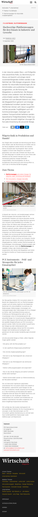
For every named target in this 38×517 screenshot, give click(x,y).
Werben (4, 507)
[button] (35, 2)
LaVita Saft (22, 482)
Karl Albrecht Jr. (16, 491)
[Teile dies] (17, 127)
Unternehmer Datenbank (9, 476)
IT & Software (8, 23)
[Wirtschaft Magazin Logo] (7, 2)
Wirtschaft (22, 474)
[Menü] (31, 2)
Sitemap (4, 511)
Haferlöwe (25, 487)
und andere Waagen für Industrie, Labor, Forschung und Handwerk (18, 175)
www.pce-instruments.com (11, 450)
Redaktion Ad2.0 (10, 38)
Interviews (5, 482)
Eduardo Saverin (7, 494)
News (3, 474)
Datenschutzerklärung (9, 503)
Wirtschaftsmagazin (8, 484)
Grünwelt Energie (16, 487)
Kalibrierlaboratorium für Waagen (15, 182)
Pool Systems (6, 487)
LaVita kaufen (30, 482)
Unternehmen (13, 482)
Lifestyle (8, 474)
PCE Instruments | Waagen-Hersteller (17, 179)
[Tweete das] (22, 127)
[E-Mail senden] (12, 127)
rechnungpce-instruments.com (14, 448)
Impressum (5, 499)
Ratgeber (15, 474)
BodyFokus (18, 484)
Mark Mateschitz (25, 494)
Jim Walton (25, 491)
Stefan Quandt (6, 491)
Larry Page (16, 494)
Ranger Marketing (27, 484)
